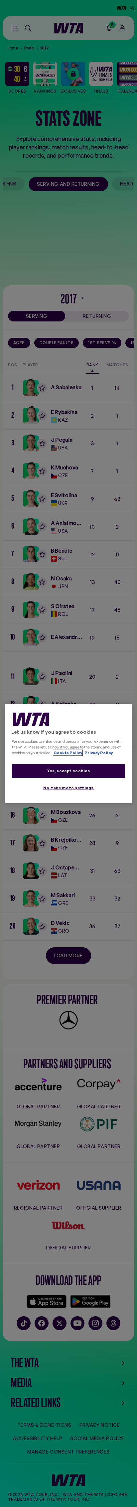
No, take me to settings (68, 787)
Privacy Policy (98, 752)
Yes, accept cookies (68, 770)
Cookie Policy (68, 752)
